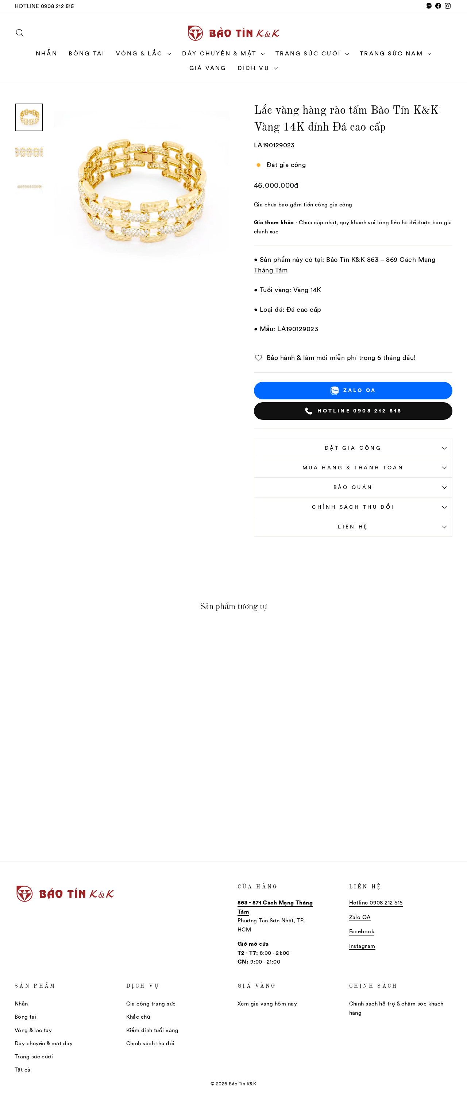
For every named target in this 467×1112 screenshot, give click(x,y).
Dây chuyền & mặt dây (44, 1043)
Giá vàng (208, 67)
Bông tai (87, 53)
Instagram (362, 945)
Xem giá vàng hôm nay (267, 1003)
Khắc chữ (138, 1016)
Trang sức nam (393, 53)
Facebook (362, 931)
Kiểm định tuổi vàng (152, 1030)
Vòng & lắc (141, 53)
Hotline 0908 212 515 (44, 6)
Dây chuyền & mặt (220, 53)
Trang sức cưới (309, 53)
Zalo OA (359, 390)
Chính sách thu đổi (353, 507)
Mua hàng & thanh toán (353, 467)
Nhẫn (47, 53)
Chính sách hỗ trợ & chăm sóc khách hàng (396, 1008)
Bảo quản (353, 487)
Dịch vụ (255, 67)
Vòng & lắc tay (33, 1030)
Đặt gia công (353, 448)
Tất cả (23, 1069)
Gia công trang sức (151, 1003)
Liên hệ (353, 526)
